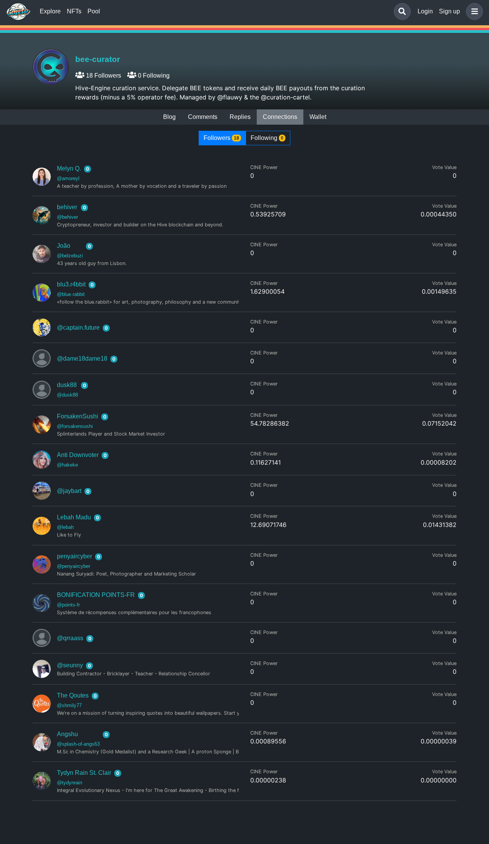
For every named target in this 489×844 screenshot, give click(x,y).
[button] (473, 11)
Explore (50, 11)
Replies (240, 117)
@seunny (70, 665)
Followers (221, 138)
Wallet (317, 117)
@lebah (65, 527)
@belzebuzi (70, 256)
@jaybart (69, 491)
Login (425, 11)
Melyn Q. (69, 168)
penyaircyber (74, 556)
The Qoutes (73, 695)
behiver (67, 207)
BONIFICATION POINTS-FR (96, 595)
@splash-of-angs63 (78, 744)
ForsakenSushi (77, 416)
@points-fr (68, 605)
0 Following (153, 75)
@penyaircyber (73, 566)
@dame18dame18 (82, 358)
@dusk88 (67, 395)
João (63, 245)
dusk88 (67, 385)
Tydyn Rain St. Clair (84, 772)
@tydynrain (69, 782)
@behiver (67, 217)
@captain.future (78, 327)
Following (267, 138)
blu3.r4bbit (71, 284)
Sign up (449, 11)
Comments (202, 117)
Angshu (67, 734)
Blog (169, 117)
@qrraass (70, 638)
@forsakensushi (75, 426)
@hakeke (67, 465)
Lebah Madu (74, 517)
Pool (93, 11)
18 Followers (102, 75)
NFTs (74, 11)
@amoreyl (68, 178)
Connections (280, 117)
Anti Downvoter (78, 455)
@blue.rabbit (71, 294)
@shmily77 (69, 705)
